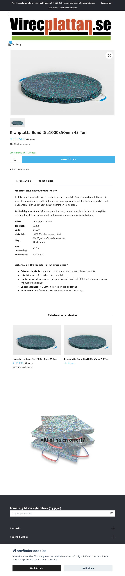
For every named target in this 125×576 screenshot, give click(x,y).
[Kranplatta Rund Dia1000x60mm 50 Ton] (88, 340)
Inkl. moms (106, 3)
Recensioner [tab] (46, 181)
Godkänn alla (36, 568)
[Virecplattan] (61, 29)
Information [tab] (23, 181)
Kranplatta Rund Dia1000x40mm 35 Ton (35, 358)
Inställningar (88, 568)
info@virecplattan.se (85, 3)
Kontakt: (15, 528)
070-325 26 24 (57, 3)
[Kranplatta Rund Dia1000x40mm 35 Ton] (37, 340)
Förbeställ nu (68, 159)
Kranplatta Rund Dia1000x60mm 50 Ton (86, 358)
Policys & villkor (19, 536)
